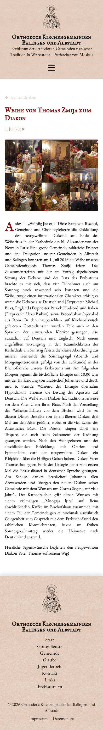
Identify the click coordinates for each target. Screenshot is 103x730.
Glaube (50, 660)
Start (49, 639)
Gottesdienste (49, 646)
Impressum (38, 718)
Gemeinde (49, 653)
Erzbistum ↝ (50, 686)
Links (50, 680)
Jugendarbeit (50, 666)
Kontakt (49, 673)
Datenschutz (63, 718)
